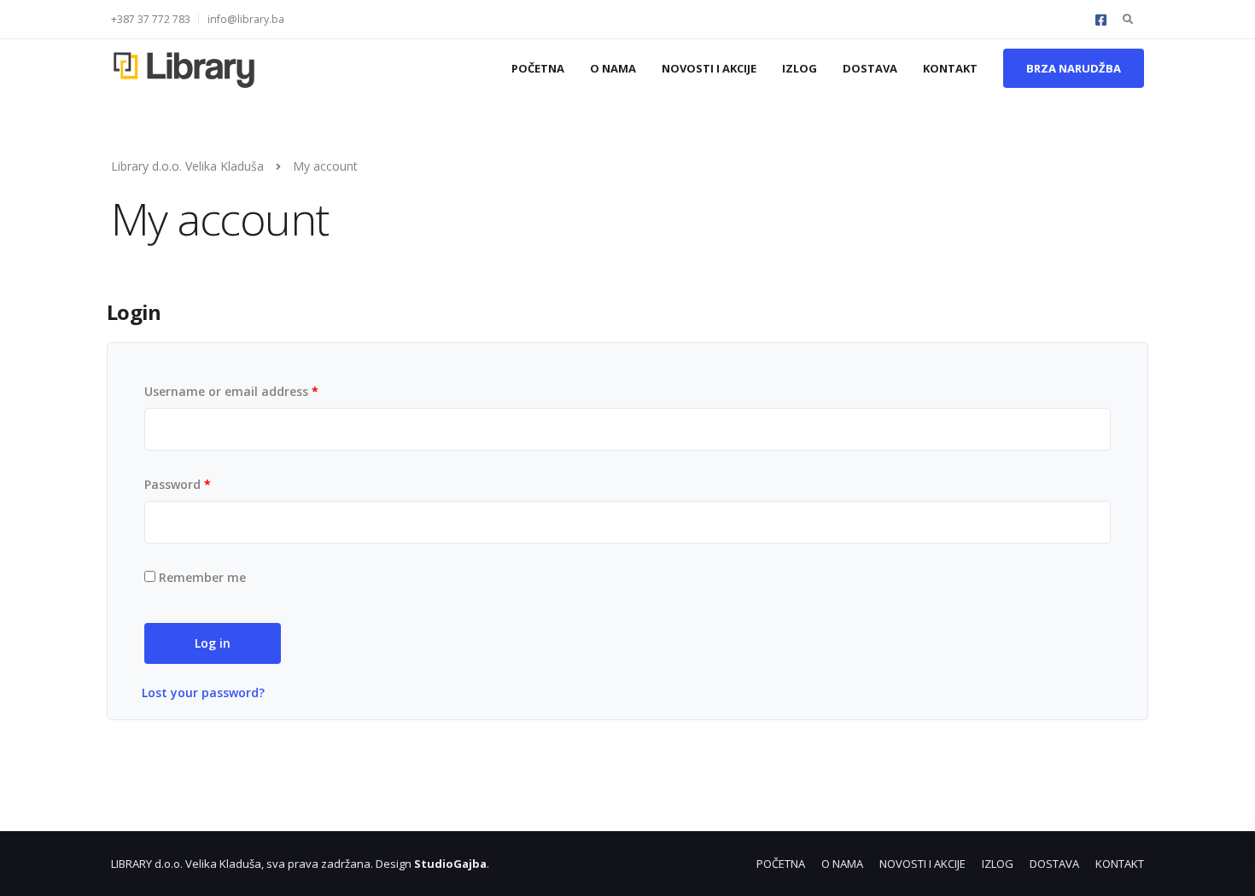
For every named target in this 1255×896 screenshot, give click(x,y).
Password (177, 484)
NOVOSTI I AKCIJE (709, 68)
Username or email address (231, 391)
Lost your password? (203, 692)
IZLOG (799, 68)
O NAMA (613, 68)
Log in (213, 643)
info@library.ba (245, 19)
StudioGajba (450, 863)
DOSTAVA (870, 68)
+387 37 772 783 (150, 19)
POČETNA (537, 68)
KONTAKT (950, 68)
